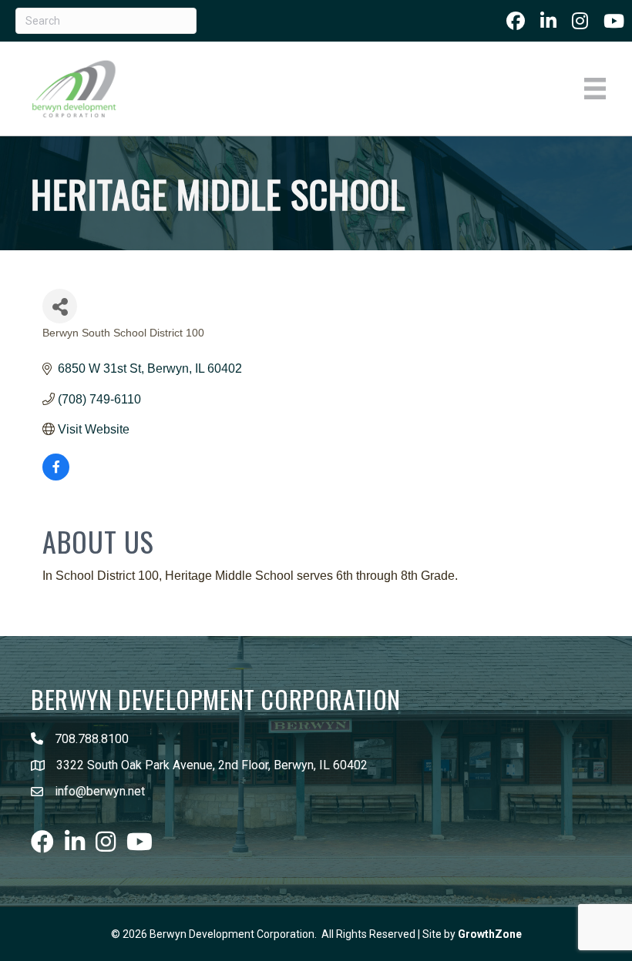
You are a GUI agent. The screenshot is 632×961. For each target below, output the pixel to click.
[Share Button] (59, 306)
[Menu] (595, 88)
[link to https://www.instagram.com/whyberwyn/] (580, 21)
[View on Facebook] (55, 476)
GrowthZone (490, 934)
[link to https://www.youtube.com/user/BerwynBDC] (614, 21)
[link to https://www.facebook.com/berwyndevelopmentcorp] (515, 21)
